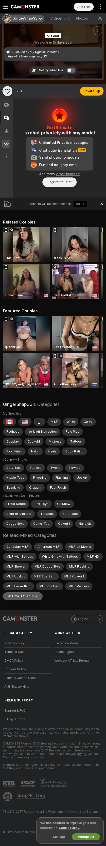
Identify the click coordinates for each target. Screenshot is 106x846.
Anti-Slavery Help (16, 686)
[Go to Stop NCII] (31, 796)
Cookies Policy (15, 669)
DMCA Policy (13, 660)
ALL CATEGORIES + (22, 596)
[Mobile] (39, 422)
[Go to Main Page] (32, 6)
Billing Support (14, 719)
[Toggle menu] (5, 6)
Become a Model (66, 643)
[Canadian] (9, 422)
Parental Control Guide (20, 678)
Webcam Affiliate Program (72, 660)
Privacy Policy (14, 643)
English (83, 619)
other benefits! (68, 174)
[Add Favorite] (7, 91)
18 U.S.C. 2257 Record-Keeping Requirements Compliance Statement (52, 811)
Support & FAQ (14, 710)
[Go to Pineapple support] (8, 796)
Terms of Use (14, 652)
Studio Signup (64, 652)
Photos (86, 18)
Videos (60, 18)
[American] (25, 422)
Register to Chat (59, 182)
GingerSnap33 (18, 404)
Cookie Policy (69, 828)
